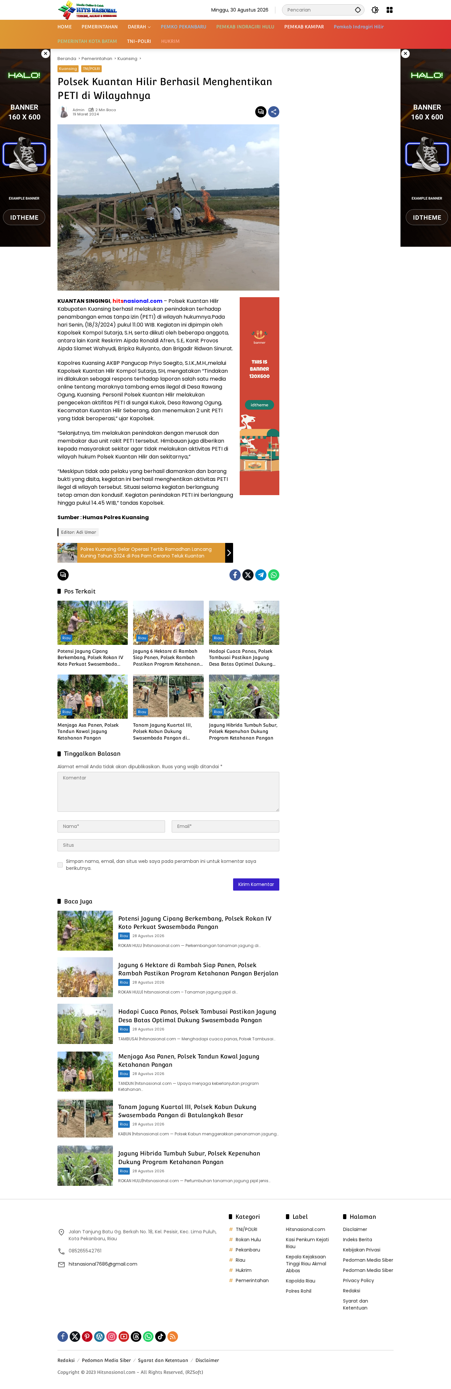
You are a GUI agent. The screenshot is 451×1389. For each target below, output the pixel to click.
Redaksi (351, 1290)
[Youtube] (124, 1336)
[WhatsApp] (273, 575)
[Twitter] (248, 575)
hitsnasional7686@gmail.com (103, 1264)
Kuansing (68, 68)
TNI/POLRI (91, 68)
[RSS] (172, 1336)
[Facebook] (235, 575)
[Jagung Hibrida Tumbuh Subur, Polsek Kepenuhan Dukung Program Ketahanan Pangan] (244, 697)
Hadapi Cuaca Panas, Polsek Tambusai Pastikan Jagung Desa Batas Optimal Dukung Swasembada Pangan (240, 658)
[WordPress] (99, 1336)
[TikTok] (160, 1336)
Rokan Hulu (248, 1239)
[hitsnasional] (87, 9)
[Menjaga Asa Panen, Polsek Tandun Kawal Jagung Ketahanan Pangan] (92, 697)
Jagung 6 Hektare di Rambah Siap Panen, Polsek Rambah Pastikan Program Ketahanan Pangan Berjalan (166, 658)
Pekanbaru (248, 1250)
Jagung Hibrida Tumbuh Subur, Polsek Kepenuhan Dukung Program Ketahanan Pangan (243, 731)
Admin (79, 110)
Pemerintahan (252, 1280)
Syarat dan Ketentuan (355, 1304)
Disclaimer (355, 1229)
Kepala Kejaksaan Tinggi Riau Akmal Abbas (306, 1263)
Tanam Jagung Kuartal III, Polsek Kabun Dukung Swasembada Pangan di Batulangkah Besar (162, 732)
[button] (357, 9)
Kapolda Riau (300, 1281)
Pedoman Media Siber (368, 1260)
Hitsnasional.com (305, 1229)
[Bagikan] (273, 111)
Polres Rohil (298, 1291)
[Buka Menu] (390, 10)
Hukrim (244, 1270)
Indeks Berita (357, 1239)
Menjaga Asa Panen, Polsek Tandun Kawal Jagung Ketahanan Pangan (88, 731)
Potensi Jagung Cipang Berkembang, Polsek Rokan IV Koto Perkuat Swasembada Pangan (90, 658)
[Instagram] (111, 1336)
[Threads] (136, 1336)
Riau (66, 638)
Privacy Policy (358, 1280)
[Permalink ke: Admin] (65, 112)
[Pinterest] (87, 1336)
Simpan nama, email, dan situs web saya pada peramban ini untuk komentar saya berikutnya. (161, 864)
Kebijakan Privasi (361, 1250)
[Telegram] (260, 575)
